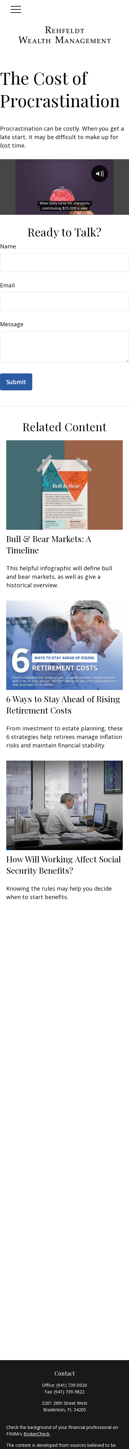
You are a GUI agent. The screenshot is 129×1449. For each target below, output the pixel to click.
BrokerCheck (36, 1434)
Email (7, 285)
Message (11, 324)
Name (8, 246)
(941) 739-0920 (71, 1385)
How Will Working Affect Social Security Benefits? (63, 864)
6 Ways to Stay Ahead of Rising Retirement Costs (63, 704)
